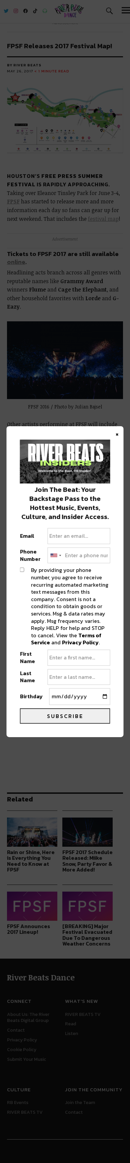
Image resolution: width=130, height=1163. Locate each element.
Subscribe (65, 716)
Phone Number (30, 555)
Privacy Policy (80, 642)
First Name (27, 657)
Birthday (31, 696)
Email (27, 536)
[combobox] (55, 555)
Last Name (27, 677)
